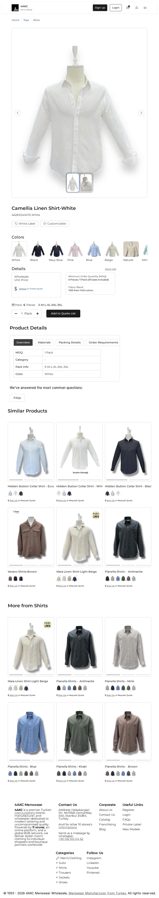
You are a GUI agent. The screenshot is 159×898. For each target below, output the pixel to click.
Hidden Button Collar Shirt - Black (129, 486)
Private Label (132, 824)
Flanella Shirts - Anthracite (124, 571)
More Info (110, 269)
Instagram (94, 858)
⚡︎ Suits (61, 863)
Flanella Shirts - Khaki (71, 766)
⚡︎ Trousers (63, 872)
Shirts (36, 20)
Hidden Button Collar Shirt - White (80, 486)
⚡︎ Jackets (62, 877)
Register (128, 810)
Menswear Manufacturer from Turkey (97, 893)
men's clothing (25, 813)
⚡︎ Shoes (61, 882)
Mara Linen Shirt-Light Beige (76, 571)
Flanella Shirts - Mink (119, 681)
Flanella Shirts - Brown (121, 766)
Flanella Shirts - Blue (22, 766)
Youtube (93, 868)
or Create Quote (31, 288)
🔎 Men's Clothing (68, 858)
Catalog (104, 819)
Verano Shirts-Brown (22, 571)
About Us (105, 810)
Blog (102, 829)
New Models (131, 829)
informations (68, 827)
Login (126, 815)
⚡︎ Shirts (61, 868)
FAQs (126, 819)
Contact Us (107, 815)
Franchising (107, 824)
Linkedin (93, 863)
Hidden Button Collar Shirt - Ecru (31, 486)
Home (15, 20)
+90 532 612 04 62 (71, 839)
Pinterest (93, 872)
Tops (26, 20)
